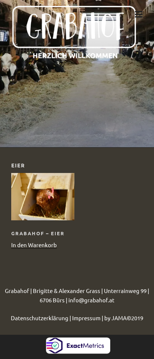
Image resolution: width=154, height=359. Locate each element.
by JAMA (115, 317)
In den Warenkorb (34, 244)
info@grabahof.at (91, 299)
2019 (137, 317)
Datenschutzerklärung (39, 317)
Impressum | (88, 317)
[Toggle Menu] (140, 12)
